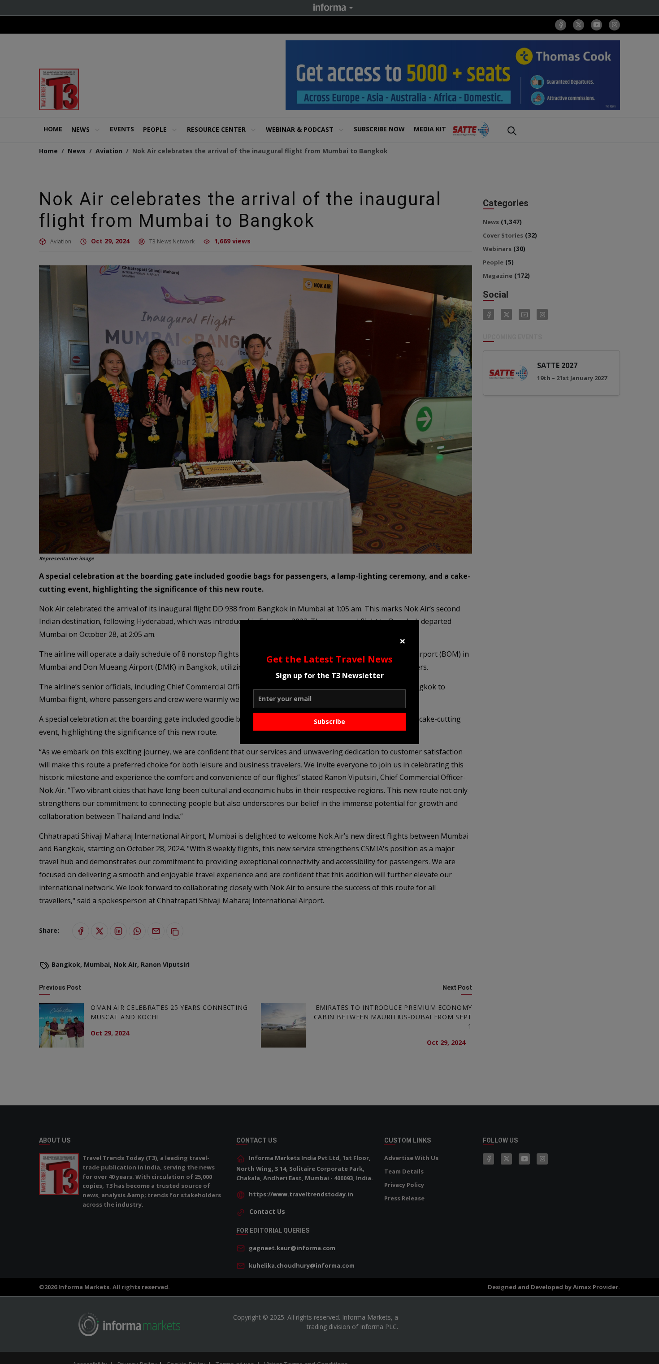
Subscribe (329, 721)
